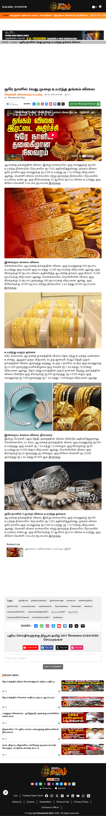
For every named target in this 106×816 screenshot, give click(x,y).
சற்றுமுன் (15, 15)
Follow (48, 647)
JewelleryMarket (39, 600)
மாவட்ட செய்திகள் (41, 15)
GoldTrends (12, 606)
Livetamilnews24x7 (41, 617)
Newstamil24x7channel (18, 617)
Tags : (10, 600)
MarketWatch (45, 606)
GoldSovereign (57, 600)
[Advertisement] (53, 65)
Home (5, 42)
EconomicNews (28, 606)
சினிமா (84, 15)
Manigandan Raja (16, 97)
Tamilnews (58, 617)
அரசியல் (26, 15)
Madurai (88, 606)
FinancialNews (61, 606)
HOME (6, 15)
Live (16, 795)
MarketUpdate (85, 600)
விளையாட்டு (72, 15)
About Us (95, 15)
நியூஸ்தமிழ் (72, 612)
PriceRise (71, 600)
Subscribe (32, 647)
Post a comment (53, 667)
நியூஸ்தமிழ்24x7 (58, 612)
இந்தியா (59, 15)
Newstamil (76, 606)
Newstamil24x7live (16, 612)
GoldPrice (23, 600)
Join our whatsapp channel (82, 104)
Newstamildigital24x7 (38, 612)
